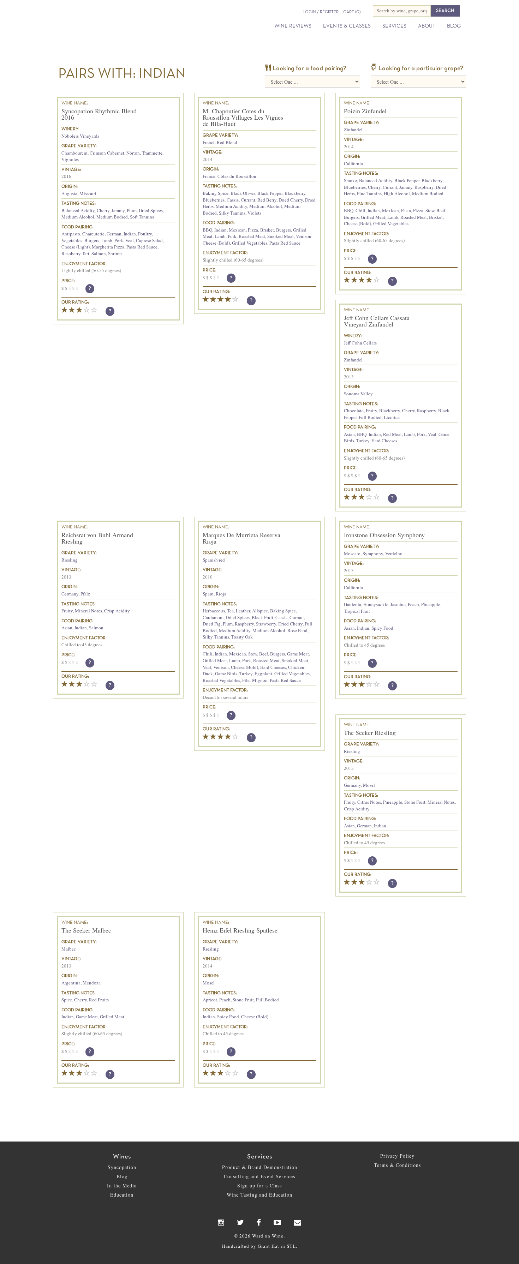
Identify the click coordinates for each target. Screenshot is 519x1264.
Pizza (253, 230)
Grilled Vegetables (249, 243)
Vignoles (70, 159)
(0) (351, 12)
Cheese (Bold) (216, 243)
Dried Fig (212, 624)
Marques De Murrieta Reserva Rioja (241, 538)
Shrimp (115, 253)
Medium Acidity (231, 206)
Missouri (87, 193)
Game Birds (226, 673)
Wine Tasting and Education (259, 1194)
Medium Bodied (112, 217)
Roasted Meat (252, 236)
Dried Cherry (291, 200)
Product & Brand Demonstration (259, 1167)
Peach (413, 604)
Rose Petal (297, 630)
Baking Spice (215, 193)
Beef (440, 210)
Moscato (352, 553)
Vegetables (71, 240)
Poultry (145, 233)
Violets (254, 213)
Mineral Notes (88, 610)
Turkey (362, 440)
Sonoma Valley (358, 393)
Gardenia (352, 604)
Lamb (106, 240)
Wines (122, 1157)
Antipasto (70, 233)
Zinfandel (353, 129)
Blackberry (295, 193)
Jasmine (398, 604)
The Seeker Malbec (86, 930)
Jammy (118, 210)
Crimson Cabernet (107, 153)
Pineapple (430, 604)
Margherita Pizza (108, 247)
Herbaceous (214, 610)
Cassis (233, 200)
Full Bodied (370, 417)
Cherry (103, 210)
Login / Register (321, 12)
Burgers (91, 240)
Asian (349, 434)
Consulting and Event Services (259, 1176)
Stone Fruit (414, 802)
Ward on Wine (119, 17)
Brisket (267, 230)
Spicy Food (382, 628)
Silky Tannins (232, 213)
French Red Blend (220, 142)
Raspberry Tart (75, 253)
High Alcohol (397, 193)
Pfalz (85, 594)
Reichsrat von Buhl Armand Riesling (97, 538)
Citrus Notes (369, 802)
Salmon (98, 253)
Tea (230, 610)
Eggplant (263, 673)
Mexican (237, 230)
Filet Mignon (255, 680)
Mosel (369, 785)
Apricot (210, 999)
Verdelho (393, 553)
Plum (132, 210)
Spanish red (214, 560)
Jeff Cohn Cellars (360, 343)
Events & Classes (347, 26)
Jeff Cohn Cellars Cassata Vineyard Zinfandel (377, 320)
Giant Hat (268, 1246)
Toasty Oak (242, 637)
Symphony (373, 553)
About (426, 26)
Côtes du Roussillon (236, 176)
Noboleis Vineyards (80, 136)
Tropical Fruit (357, 611)
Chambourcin (74, 153)
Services (394, 26)
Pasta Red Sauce (141, 247)
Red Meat (392, 434)
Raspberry (424, 187)
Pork (118, 240)
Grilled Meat (373, 217)
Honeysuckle (375, 604)
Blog (454, 26)
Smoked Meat (280, 236)
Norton (133, 153)
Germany (69, 594)
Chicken (296, 667)
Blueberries (214, 200)
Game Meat (298, 654)
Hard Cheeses (384, 440)
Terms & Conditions (397, 1165)
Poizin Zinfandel (365, 111)
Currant (248, 200)
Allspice (260, 610)
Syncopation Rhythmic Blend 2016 (99, 114)
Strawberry (266, 624)
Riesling (69, 560)
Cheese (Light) (75, 247)
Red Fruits (99, 999)
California (353, 163)
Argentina (70, 983)
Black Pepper (269, 193)
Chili (360, 210)
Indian (130, 233)
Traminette (152, 153)
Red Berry (266, 200)
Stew (429, 210)
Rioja (221, 594)
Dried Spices (151, 210)
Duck (208, 673)
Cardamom (213, 617)
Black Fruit (262, 617)
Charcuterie (93, 233)
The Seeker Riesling (370, 732)
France (209, 176)
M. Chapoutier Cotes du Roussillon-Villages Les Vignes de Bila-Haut (243, 117)
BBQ (207, 230)
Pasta (406, 210)
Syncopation (122, 1167)
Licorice (392, 417)
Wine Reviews (292, 26)
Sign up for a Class (259, 1185)
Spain (208, 594)
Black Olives (243, 193)
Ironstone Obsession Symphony (384, 535)
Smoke (350, 180)
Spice (66, 999)
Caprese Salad (149, 240)
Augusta (69, 193)
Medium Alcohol (77, 217)
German (114, 233)
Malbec (68, 949)
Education (121, 1194)
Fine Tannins (369, 193)
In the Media (122, 1185)
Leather (243, 610)
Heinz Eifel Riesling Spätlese (240, 930)
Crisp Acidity (117, 610)
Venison (303, 236)
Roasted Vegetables (221, 680)
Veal (129, 240)
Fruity (371, 410)
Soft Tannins (142, 217)
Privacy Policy (397, 1155)
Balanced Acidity (78, 210)
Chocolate (354, 410)
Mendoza (92, 983)
